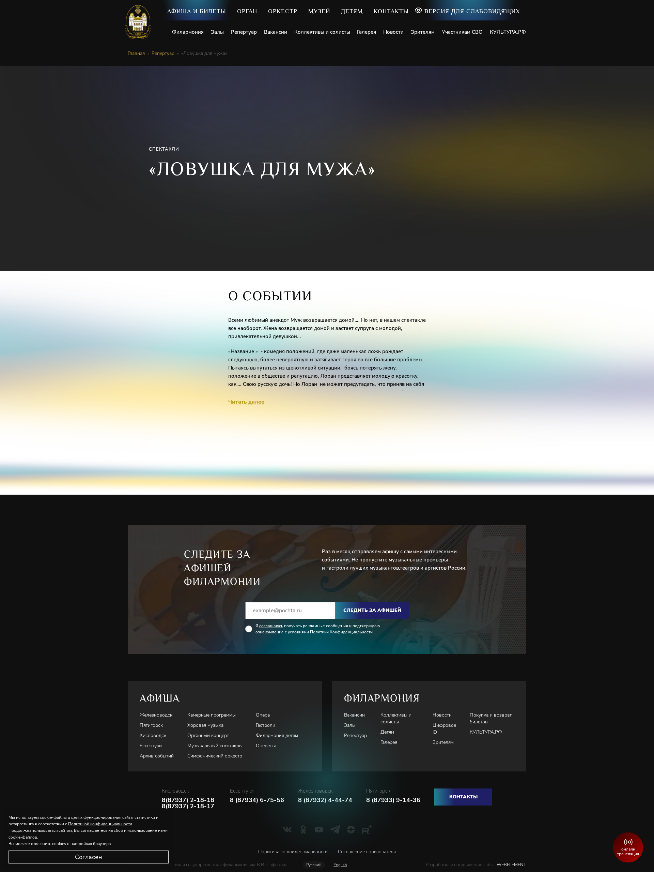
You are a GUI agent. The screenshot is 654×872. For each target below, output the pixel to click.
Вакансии (275, 32)
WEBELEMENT (511, 865)
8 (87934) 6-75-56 (257, 800)
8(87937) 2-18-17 (188, 806)
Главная (136, 53)
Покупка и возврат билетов (491, 718)
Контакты (391, 11)
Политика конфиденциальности (293, 851)
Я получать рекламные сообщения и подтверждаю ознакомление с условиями (317, 629)
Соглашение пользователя (367, 851)
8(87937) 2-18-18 (188, 800)
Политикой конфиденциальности (100, 824)
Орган (247, 11)
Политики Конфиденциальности (341, 632)
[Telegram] (335, 829)
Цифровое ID (444, 728)
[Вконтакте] (287, 829)
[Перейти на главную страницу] (140, 22)
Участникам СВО (462, 32)
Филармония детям (277, 735)
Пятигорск (151, 725)
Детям (352, 11)
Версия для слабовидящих (472, 11)
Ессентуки (151, 745)
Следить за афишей (372, 610)
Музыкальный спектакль (214, 745)
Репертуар (244, 32)
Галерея (366, 32)
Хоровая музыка (205, 725)
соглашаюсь (271, 626)
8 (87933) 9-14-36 (393, 800)
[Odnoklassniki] (303, 829)
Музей (319, 11)
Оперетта (266, 745)
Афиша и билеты (196, 11)
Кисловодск (153, 735)
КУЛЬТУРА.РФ (508, 32)
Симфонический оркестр (214, 756)
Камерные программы (211, 715)
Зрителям (423, 32)
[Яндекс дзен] (351, 829)
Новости (393, 32)
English (340, 865)
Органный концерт (208, 735)
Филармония (188, 32)
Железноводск (156, 715)
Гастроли (265, 725)
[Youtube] (319, 829)
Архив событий (157, 756)
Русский (314, 865)
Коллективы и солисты (322, 32)
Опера (263, 715)
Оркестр (282, 11)
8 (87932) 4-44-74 (325, 800)
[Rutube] (367, 829)
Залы (217, 32)
